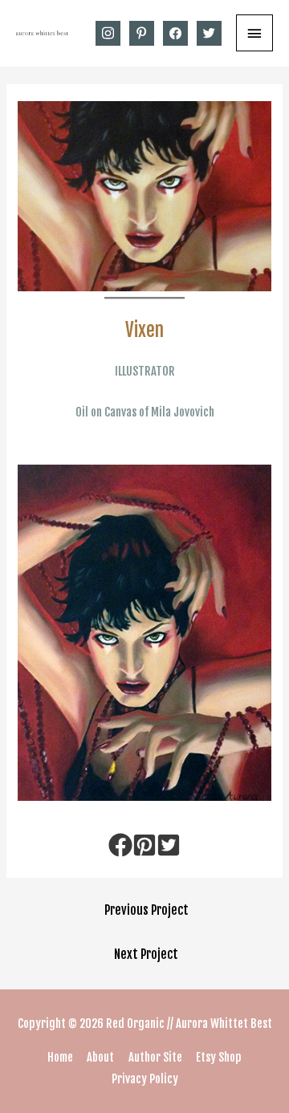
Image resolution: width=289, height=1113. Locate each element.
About (100, 1057)
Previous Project (146, 910)
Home (60, 1057)
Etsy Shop (219, 1057)
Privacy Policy (145, 1079)
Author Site (155, 1057)
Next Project (146, 954)
